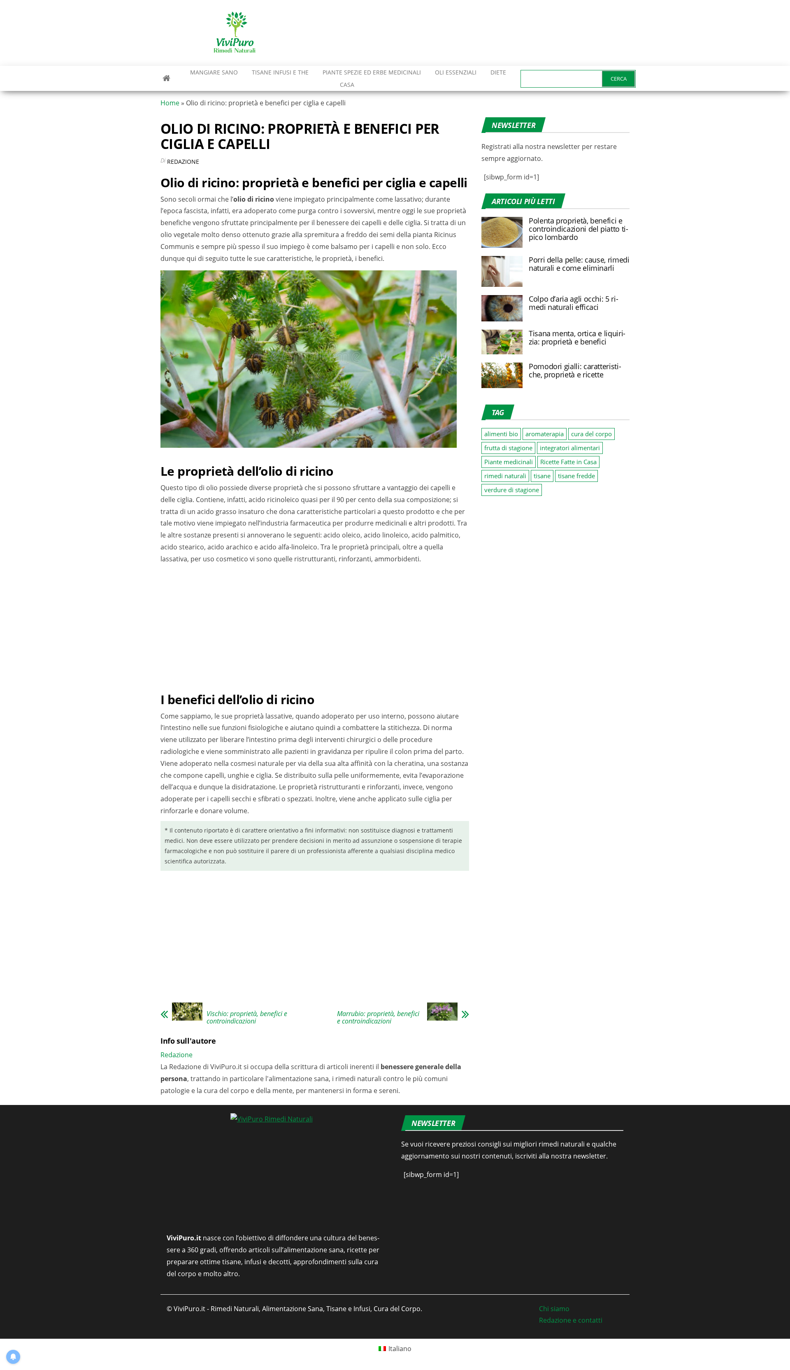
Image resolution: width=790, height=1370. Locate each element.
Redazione (183, 161)
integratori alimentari (570, 448)
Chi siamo (554, 1308)
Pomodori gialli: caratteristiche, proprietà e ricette (575, 370)
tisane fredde (576, 476)
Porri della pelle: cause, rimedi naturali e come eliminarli (579, 264)
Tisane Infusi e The (280, 72)
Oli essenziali (455, 72)
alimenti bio (501, 434)
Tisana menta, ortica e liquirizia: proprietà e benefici (577, 337)
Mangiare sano (213, 72)
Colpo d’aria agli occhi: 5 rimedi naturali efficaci (573, 303)
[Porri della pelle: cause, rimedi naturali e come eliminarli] (502, 270)
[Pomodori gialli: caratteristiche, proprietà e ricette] (502, 374)
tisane (542, 476)
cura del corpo (591, 434)
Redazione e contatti (570, 1320)
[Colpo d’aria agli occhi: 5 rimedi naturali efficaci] (502, 307)
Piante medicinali (508, 462)
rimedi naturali (505, 476)
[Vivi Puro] (166, 78)
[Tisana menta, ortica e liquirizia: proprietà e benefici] (502, 341)
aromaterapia (544, 434)
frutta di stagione (508, 448)
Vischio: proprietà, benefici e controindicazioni (247, 1017)
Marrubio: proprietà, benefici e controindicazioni (378, 1017)
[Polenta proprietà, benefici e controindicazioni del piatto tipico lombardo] (502, 231)
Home (169, 102)
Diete (498, 72)
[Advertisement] (480, 32)
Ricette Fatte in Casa (568, 462)
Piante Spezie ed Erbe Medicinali (372, 72)
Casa (347, 84)
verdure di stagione (511, 490)
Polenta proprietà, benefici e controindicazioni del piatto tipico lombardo (578, 229)
